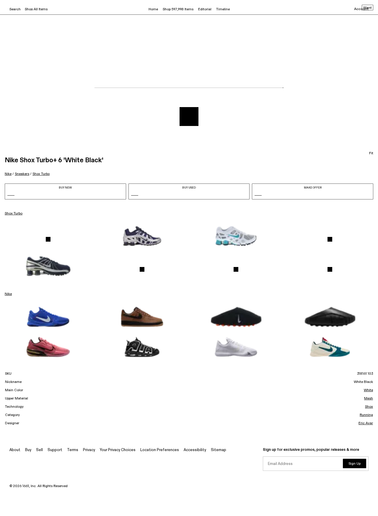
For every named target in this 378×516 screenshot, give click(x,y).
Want (367, 8)
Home (153, 9)
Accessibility (195, 450)
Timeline (223, 9)
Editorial (204, 9)
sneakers (22, 174)
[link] (48, 239)
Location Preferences (159, 450)
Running (366, 415)
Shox (369, 407)
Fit (371, 153)
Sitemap (218, 450)
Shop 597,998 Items (178, 9)
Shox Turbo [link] (13, 213)
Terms (72, 450)
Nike (8, 174)
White (368, 390)
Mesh (368, 398)
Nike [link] (8, 294)
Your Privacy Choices (118, 450)
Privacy (89, 450)
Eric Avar (366, 423)
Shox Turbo (41, 174)
